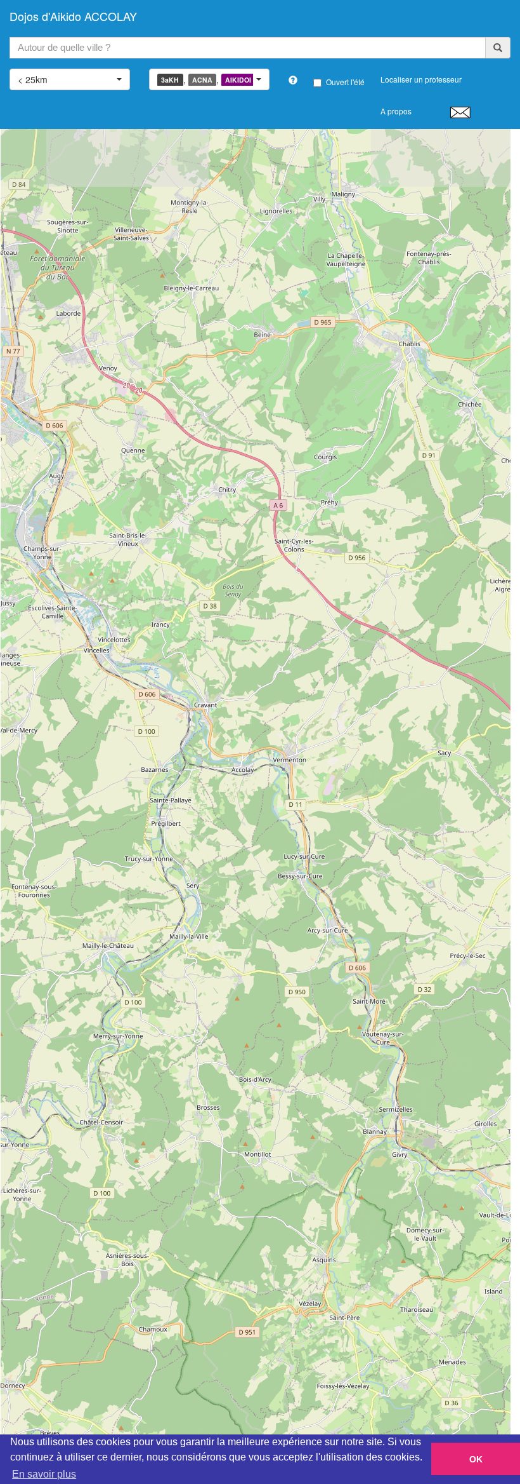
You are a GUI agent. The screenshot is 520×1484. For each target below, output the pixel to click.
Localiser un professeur (421, 79)
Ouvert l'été (345, 81)
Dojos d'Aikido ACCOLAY (73, 16)
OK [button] (476, 1459)
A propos (396, 110)
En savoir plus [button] (44, 1474)
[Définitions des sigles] (293, 80)
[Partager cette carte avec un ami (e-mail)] (460, 111)
